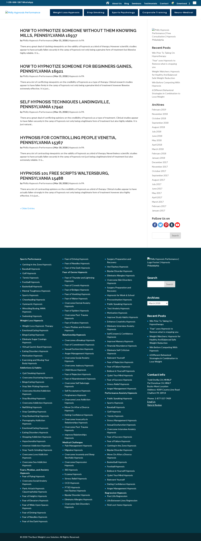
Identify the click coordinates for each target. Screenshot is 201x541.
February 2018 (159, 153)
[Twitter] (160, 224)
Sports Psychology (123, 12)
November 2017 (160, 166)
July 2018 (156, 131)
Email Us (151, 401)
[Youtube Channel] (177, 224)
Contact (164, 4)
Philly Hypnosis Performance (38, 40)
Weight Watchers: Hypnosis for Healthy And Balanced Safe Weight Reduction (166, 74)
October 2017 (159, 171)
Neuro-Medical (183, 12)
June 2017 (157, 188)
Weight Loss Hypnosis (66, 12)
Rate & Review (154, 405)
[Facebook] (154, 224)
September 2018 (160, 122)
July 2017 (156, 184)
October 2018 (159, 118)
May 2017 (157, 193)
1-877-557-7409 (163, 398)
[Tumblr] (171, 224)
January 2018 (158, 157)
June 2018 (157, 136)
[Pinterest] (166, 224)
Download (182, 4)
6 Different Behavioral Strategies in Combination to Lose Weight (166, 93)
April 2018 (157, 144)
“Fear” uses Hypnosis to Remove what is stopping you (164, 63)
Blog (126, 4)
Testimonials (150, 4)
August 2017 (158, 179)
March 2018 (158, 149)
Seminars (136, 4)
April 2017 (157, 197)
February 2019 (159, 109)
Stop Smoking (95, 12)
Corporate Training (154, 12)
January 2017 (158, 210)
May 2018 (157, 140)
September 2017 (160, 175)
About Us (117, 4)
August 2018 (158, 127)
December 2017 (160, 162)
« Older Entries (27, 208)
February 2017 (159, 206)
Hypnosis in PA (76, 40)
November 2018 (160, 114)
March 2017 (158, 201)
